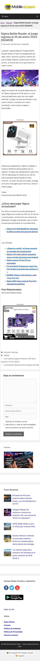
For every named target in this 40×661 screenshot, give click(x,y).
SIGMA (6, 355)
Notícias (9, 23)
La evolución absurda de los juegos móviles (21, 365)
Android (7, 352)
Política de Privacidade (13, 632)
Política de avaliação (12, 629)
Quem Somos (9, 622)
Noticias (14, 352)
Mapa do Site (9, 609)
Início (2, 23)
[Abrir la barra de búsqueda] (37, 16)
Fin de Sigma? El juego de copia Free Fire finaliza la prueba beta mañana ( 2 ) (22, 269)
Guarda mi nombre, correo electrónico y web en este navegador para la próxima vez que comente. (21, 424)
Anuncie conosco (11, 635)
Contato (7, 625)
